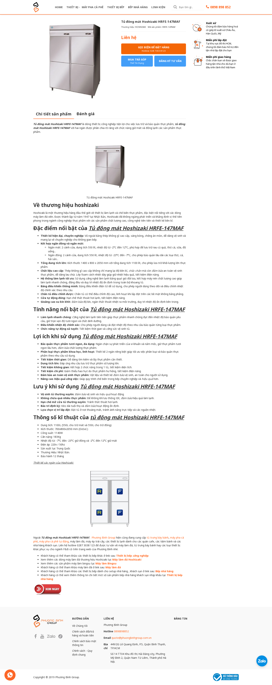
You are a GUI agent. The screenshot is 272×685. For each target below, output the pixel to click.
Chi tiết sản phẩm (53, 114)
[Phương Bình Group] (36, 7)
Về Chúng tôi (80, 625)
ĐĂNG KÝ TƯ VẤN (170, 61)
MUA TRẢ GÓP (137, 61)
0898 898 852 (220, 7)
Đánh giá (86, 113)
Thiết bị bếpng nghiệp (132, 555)
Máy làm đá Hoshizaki (126, 559)
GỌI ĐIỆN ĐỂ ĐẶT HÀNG (153, 48)
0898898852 (121, 631)
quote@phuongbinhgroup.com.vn (132, 638)
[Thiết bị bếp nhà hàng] (48, 588)
